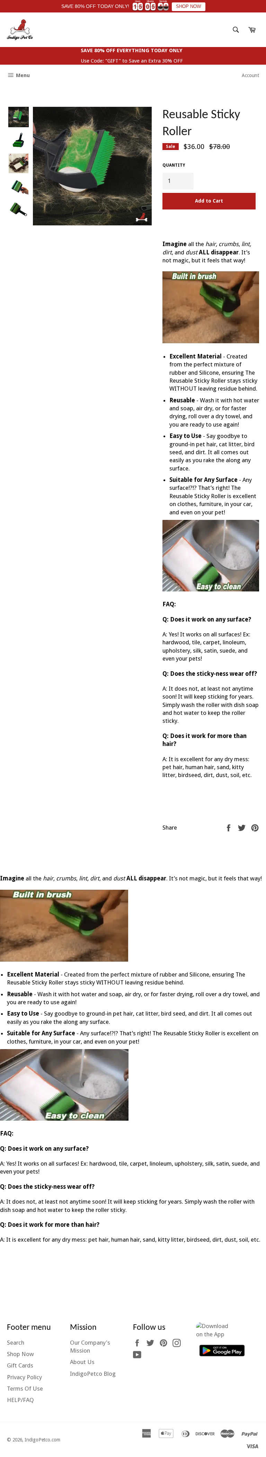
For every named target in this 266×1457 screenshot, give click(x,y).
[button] (18, 117)
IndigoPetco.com (42, 1439)
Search (15, 1342)
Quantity (173, 165)
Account (250, 75)
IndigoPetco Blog (93, 1373)
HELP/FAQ (20, 1400)
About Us (82, 1361)
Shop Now (20, 1354)
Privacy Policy (24, 1377)
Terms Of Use (25, 1388)
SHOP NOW (188, 6)
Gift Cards (20, 1365)
